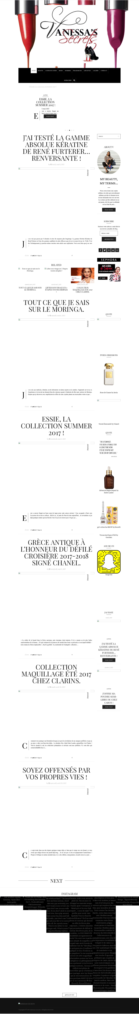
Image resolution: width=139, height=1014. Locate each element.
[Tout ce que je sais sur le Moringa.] (30, 275)
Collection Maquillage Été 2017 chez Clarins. (82, 289)
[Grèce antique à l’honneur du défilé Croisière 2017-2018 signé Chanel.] (56, 604)
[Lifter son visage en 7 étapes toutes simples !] (56, 275)
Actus (35, 95)
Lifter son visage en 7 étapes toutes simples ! (56, 289)
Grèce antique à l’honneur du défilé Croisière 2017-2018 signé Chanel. (56, 552)
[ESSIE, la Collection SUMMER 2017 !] (69, 107)
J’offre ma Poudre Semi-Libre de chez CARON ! (109, 698)
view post (109, 660)
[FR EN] (69, 75)
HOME (34, 70)
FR (69, 74)
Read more (109, 210)
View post (39, 116)
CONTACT (104, 70)
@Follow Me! (69, 995)
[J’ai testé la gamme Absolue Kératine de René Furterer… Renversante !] (56, 201)
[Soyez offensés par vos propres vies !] (56, 816)
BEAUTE (40, 70)
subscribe (67, 80)
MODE (61, 70)
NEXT (56, 881)
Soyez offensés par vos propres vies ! (56, 773)
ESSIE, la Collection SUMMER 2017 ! (35, 102)
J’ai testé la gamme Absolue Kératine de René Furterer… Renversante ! (56, 147)
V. (51, 164)
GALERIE (95, 70)
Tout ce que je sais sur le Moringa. (30, 288)
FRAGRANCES (77, 70)
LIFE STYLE (87, 70)
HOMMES (68, 70)
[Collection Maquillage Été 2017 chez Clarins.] (82, 275)
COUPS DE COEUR (51, 70)
